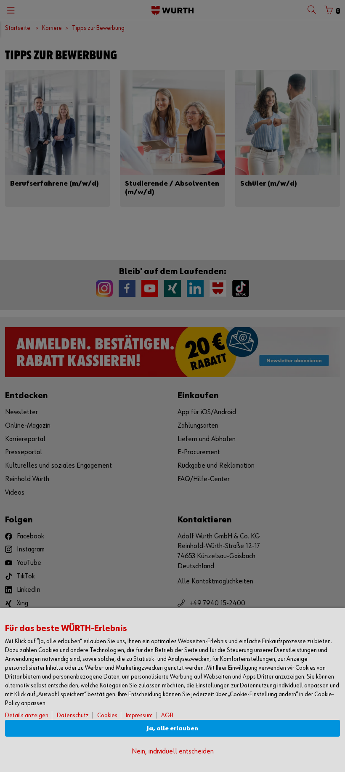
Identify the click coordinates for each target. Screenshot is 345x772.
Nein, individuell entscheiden (173, 751)
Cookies (107, 715)
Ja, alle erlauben (172, 728)
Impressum (139, 715)
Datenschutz (73, 715)
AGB (167, 715)
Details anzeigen (26, 715)
